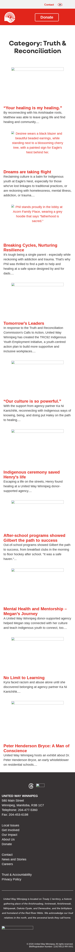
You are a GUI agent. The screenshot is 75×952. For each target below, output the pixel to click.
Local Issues (10, 825)
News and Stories (14, 859)
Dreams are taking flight (27, 171)
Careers (7, 864)
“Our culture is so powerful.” (32, 401)
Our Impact (9, 834)
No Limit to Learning (24, 677)
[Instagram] (14, 786)
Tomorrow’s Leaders (23, 323)
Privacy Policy (11, 879)
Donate (7, 844)
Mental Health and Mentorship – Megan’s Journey (35, 611)
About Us (8, 839)
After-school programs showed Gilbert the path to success (34, 538)
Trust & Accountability (17, 874)
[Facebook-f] (6, 786)
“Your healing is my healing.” (32, 107)
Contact (49, 4)
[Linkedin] (22, 786)
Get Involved (10, 830)
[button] (68, 4)
